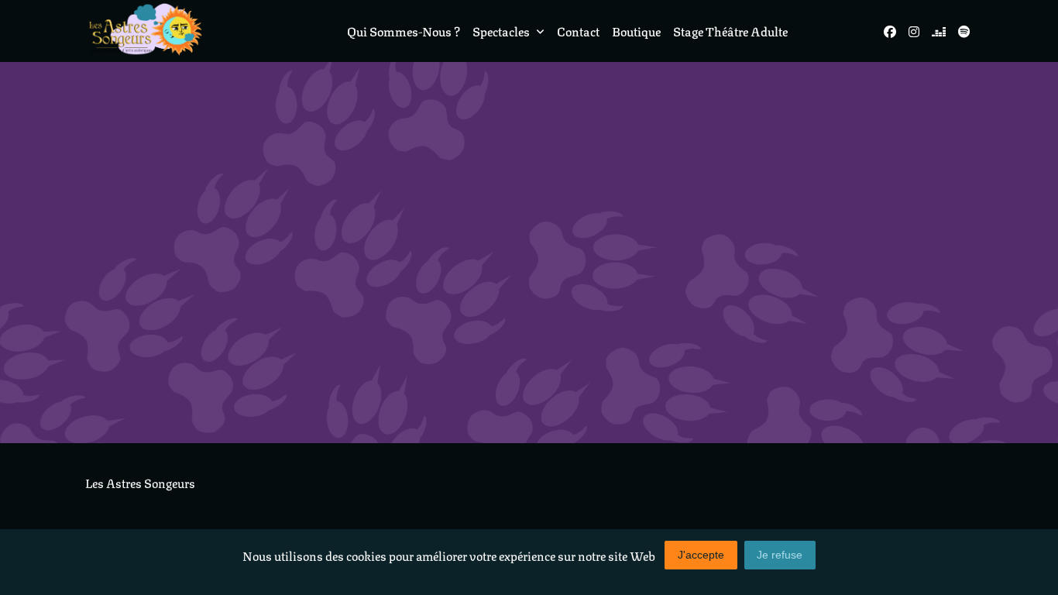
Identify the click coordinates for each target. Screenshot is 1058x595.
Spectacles (501, 30)
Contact (578, 30)
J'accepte (701, 555)
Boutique (636, 30)
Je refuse (779, 555)
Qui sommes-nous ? (403, 30)
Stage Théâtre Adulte (730, 30)
